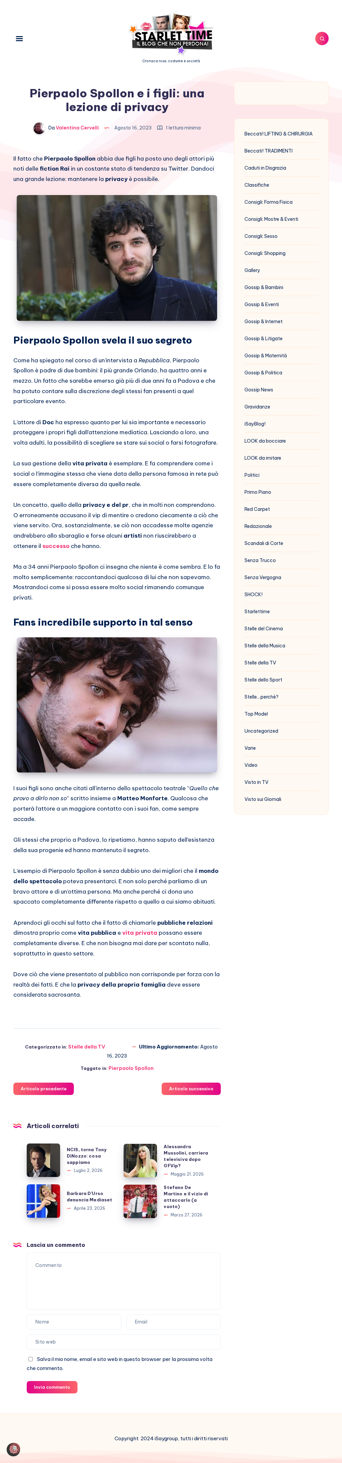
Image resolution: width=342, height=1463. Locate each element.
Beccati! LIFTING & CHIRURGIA (278, 134)
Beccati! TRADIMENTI (268, 151)
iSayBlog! (255, 424)
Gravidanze (257, 407)
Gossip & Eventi (261, 304)
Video (251, 765)
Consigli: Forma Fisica (268, 202)
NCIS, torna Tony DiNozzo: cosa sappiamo (87, 1156)
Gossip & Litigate (263, 339)
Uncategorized (261, 731)
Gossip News (258, 390)
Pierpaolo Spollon (131, 1068)
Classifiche (256, 185)
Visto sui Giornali (262, 799)
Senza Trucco (260, 560)
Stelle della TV (86, 1046)
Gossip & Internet (263, 321)
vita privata (139, 932)
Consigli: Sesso (261, 236)
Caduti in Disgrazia (265, 168)
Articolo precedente (43, 1088)
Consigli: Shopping (265, 253)
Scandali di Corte (263, 543)
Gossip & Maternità (265, 356)
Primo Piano (257, 492)
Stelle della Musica (264, 646)
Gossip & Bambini (263, 287)
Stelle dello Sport (263, 680)
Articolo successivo (191, 1088)
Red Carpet (257, 509)
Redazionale (258, 526)
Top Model (256, 714)
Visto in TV (256, 782)
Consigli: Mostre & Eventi (271, 219)
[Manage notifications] (14, 1448)
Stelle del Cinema (263, 629)
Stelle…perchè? (261, 697)
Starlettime (257, 612)
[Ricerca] (322, 38)
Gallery (252, 270)
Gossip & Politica (263, 373)
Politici (252, 475)
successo (55, 546)
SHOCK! (253, 594)
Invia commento (52, 1387)
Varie (250, 748)
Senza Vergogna (262, 577)
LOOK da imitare (262, 458)
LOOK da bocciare (265, 441)
